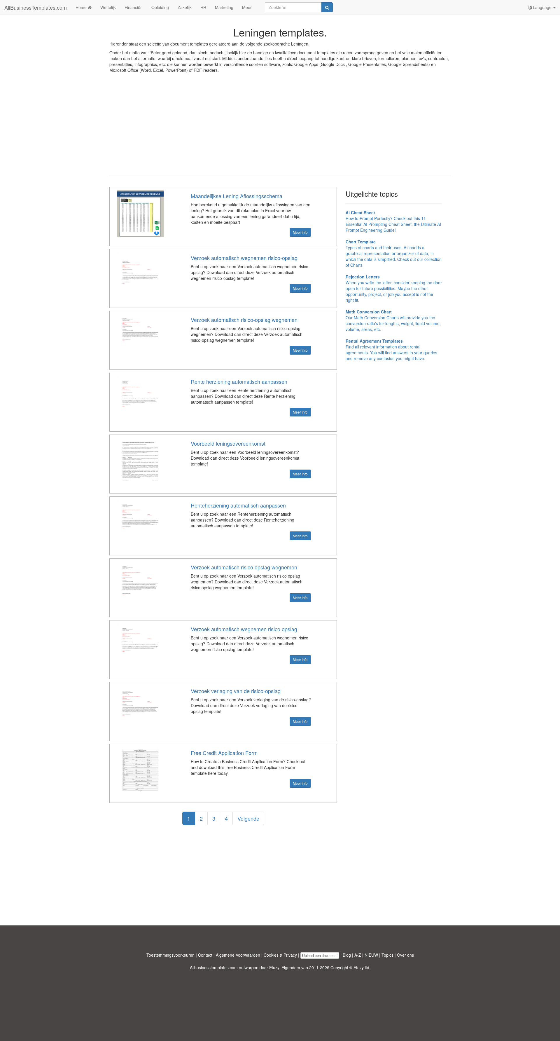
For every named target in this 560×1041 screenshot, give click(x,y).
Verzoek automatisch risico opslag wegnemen (244, 567)
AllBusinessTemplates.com (35, 7)
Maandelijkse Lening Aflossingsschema (236, 196)
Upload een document (319, 955)
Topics (387, 955)
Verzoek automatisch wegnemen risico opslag (244, 629)
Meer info (300, 232)
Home (82, 7)
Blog (347, 955)
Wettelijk (108, 7)
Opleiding (160, 7)
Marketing (224, 7)
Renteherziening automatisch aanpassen (238, 505)
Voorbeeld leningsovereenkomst (228, 443)
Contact (205, 955)
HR (203, 7)
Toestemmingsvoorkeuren (170, 955)
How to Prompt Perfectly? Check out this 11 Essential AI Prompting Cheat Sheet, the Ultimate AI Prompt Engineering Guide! (393, 221)
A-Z (357, 955)
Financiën (134, 7)
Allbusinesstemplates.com (214, 967)
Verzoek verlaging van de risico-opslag (236, 691)
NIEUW (371, 955)
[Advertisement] (280, 128)
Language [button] (542, 7)
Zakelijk (185, 7)
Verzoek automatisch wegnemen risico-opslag (244, 257)
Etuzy (274, 967)
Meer (247, 7)
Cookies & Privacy (280, 955)
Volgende (248, 818)
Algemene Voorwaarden (238, 955)
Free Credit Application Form (224, 752)
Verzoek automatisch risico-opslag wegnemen (244, 319)
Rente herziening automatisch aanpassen (239, 381)
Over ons (405, 955)
